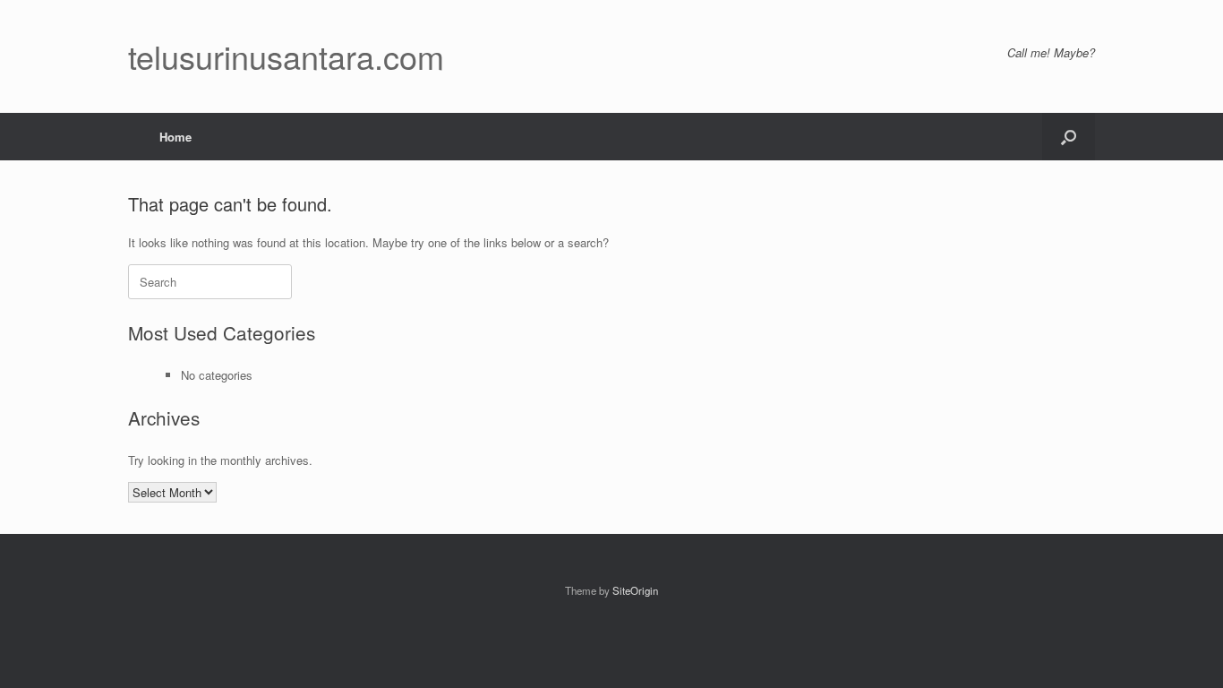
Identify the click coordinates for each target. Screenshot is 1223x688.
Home (175, 136)
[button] (1068, 136)
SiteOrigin (635, 590)
